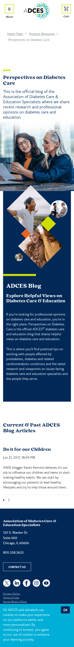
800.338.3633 (13, 552)
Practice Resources (42, 34)
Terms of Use (11, 597)
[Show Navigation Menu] (9, 8)
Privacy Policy (11, 593)
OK (65, 610)
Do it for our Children (27, 449)
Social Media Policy (15, 601)
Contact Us (17, 567)
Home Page (15, 34)
